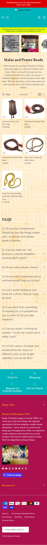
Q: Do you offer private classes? (20, 267)
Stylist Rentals (7, 517)
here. (4, 81)
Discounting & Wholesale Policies (23, 513)
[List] (43, 94)
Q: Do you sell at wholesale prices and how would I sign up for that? (21, 278)
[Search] (8, 17)
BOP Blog (18, 517)
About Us (5, 513)
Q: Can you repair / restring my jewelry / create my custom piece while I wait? (21, 332)
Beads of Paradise (14, 536)
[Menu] (3, 17)
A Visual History (28, 440)
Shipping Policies (8, 520)
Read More (15, 440)
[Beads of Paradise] (23, 17)
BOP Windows (30, 517)
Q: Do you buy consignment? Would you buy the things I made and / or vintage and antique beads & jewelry (21, 234)
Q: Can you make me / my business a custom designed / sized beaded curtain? (19, 253)
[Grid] (39, 94)
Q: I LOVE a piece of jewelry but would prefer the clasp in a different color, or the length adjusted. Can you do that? (20, 351)
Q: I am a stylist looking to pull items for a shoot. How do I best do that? (20, 293)
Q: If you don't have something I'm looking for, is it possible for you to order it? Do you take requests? (19, 313)
